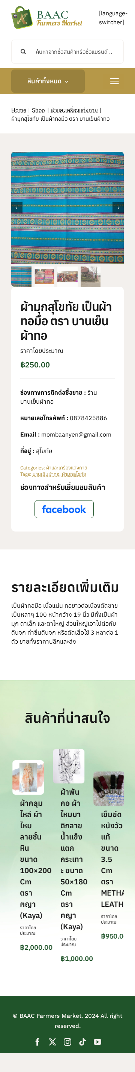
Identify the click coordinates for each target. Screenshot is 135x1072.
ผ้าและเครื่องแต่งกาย (66, 468)
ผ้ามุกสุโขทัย (74, 474)
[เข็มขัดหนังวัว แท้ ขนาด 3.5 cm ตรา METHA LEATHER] (105, 775)
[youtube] (97, 1042)
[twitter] (52, 1042)
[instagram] (67, 1042)
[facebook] (37, 1042)
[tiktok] (82, 1042)
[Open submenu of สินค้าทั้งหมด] (65, 81)
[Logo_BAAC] (46, 7)
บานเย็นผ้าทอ (46, 474)
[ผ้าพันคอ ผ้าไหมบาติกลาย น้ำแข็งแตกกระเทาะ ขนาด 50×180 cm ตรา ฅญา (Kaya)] (65, 753)
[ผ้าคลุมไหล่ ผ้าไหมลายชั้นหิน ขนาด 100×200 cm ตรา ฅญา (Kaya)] (24, 764)
